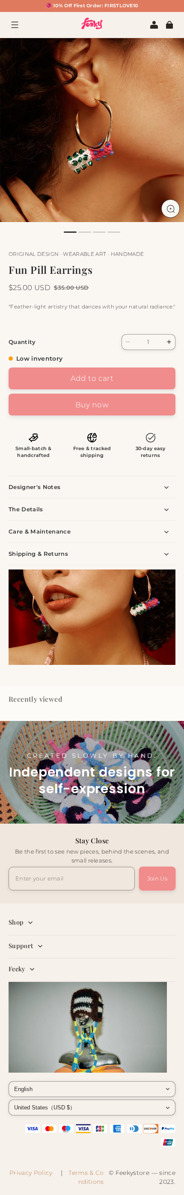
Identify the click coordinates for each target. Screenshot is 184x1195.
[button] (15, 25)
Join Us (157, 878)
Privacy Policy (32, 1173)
